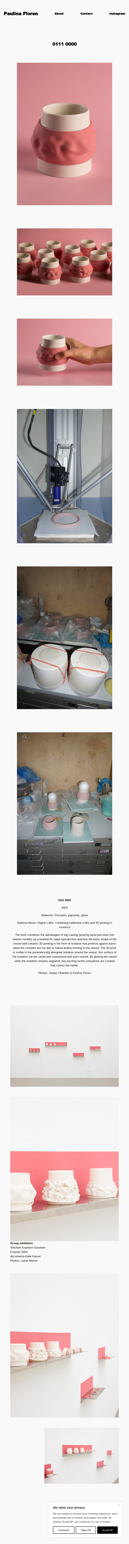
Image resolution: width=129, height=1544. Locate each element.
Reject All (86, 1530)
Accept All (107, 1530)
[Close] (119, 1505)
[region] (85, 1519)
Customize (63, 1530)
